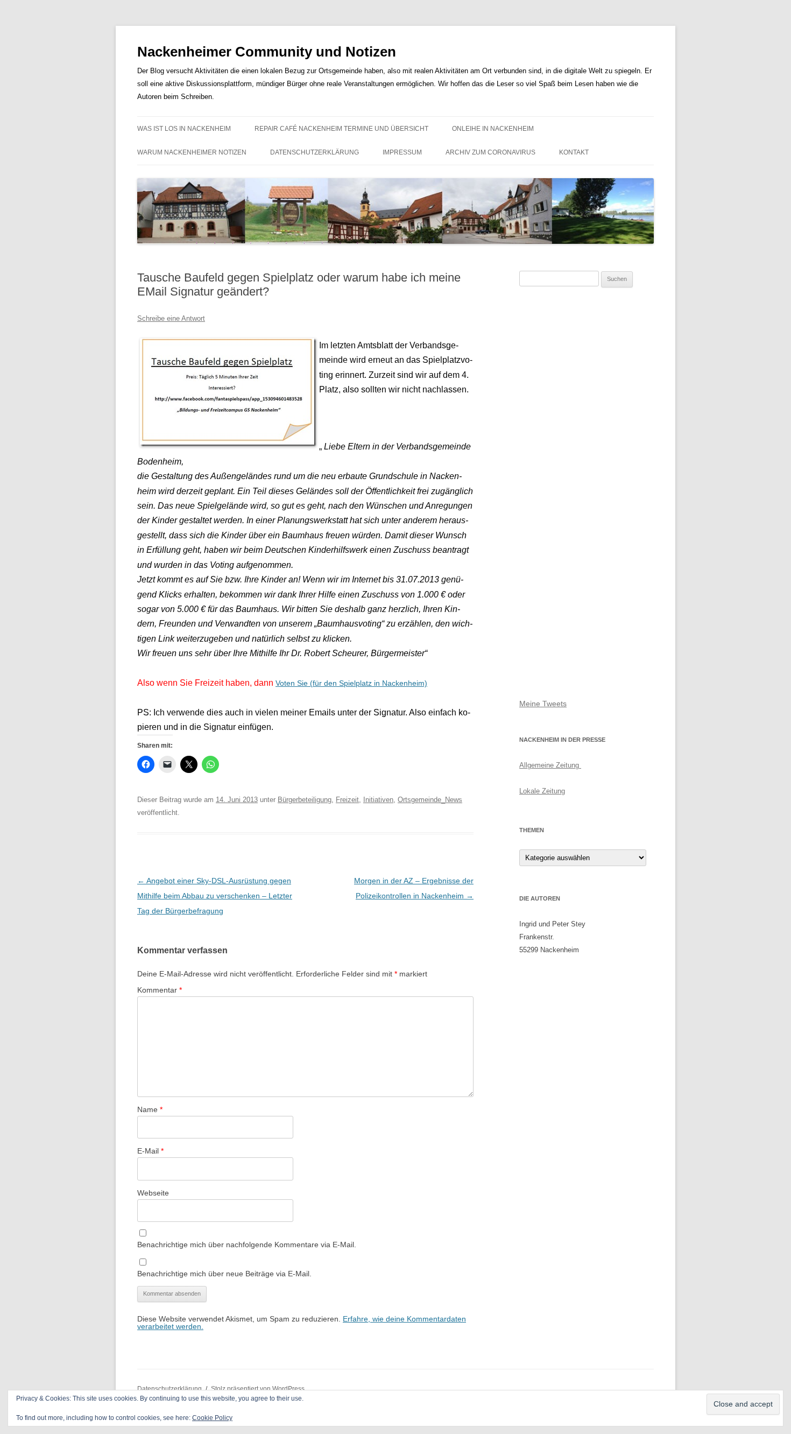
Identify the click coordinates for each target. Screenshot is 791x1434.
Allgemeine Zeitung (550, 765)
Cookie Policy (212, 1418)
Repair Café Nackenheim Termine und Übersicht (341, 128)
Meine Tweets (543, 703)
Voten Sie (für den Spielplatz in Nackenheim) (351, 683)
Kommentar (159, 990)
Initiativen (378, 800)
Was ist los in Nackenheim (184, 128)
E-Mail (150, 1151)
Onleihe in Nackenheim (493, 128)
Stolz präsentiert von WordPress (258, 1389)
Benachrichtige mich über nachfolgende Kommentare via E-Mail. (246, 1244)
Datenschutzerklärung (314, 152)
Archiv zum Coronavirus (490, 152)
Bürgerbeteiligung (304, 800)
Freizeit (347, 800)
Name (150, 1109)
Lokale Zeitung (542, 791)
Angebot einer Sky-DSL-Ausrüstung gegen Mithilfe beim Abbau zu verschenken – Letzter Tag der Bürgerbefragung (214, 895)
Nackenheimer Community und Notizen (266, 52)
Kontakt (574, 152)
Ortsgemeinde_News (430, 800)
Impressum (402, 152)
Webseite (153, 1193)
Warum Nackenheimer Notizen (191, 152)
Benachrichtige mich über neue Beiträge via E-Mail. (224, 1273)
